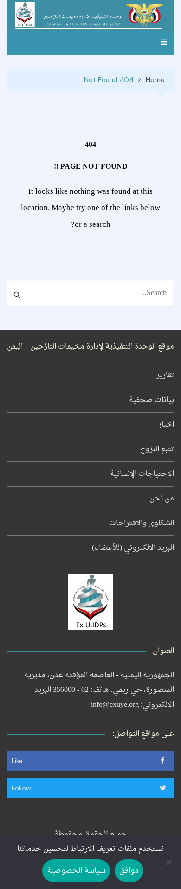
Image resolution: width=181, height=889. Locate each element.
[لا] (169, 862)
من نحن (161, 499)
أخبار (166, 425)
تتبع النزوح (157, 449)
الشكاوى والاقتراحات (141, 523)
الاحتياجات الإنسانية (142, 474)
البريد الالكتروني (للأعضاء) (133, 548)
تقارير (165, 375)
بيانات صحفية (151, 400)
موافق (129, 871)
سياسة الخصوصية (76, 871)
